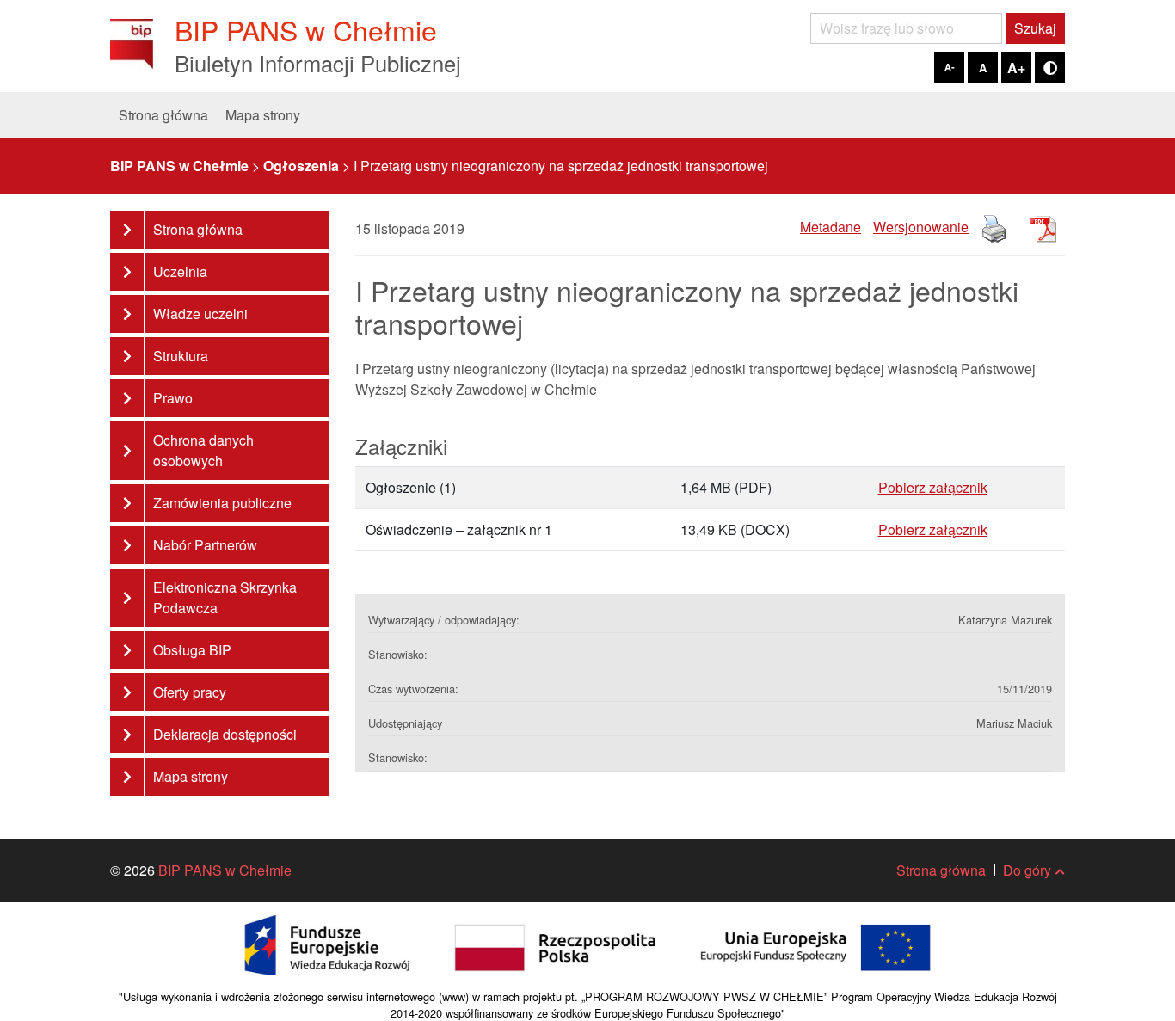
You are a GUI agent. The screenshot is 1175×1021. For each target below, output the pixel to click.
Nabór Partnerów (205, 545)
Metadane (830, 227)
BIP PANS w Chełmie (225, 870)
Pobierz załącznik (932, 487)
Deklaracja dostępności (225, 734)
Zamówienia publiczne (222, 503)
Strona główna (163, 115)
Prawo (173, 398)
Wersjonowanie (921, 227)
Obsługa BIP (192, 650)
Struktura (180, 356)
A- (949, 66)
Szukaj (1035, 28)
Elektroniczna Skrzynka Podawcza (225, 597)
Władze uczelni (200, 313)
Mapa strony (262, 115)
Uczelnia (180, 271)
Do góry (1027, 870)
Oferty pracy (189, 692)
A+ (1016, 67)
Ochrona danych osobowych (203, 450)
